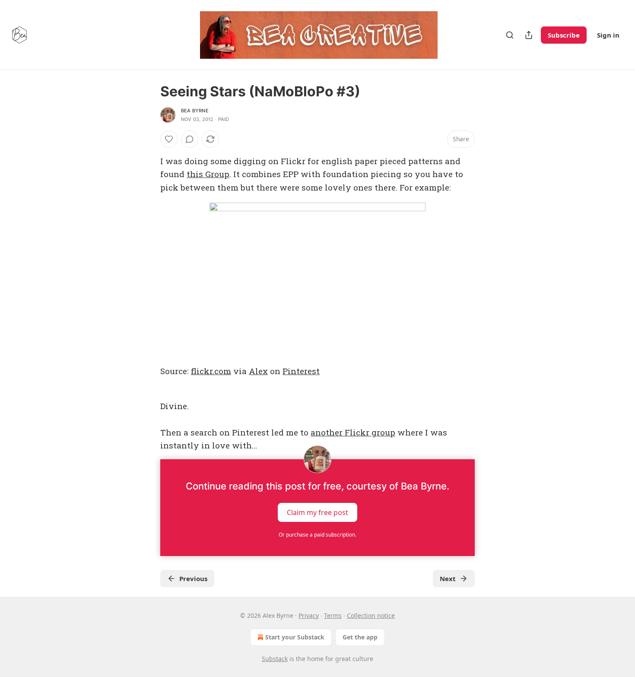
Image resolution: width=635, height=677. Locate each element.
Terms (333, 615)
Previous (193, 578)
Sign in (608, 35)
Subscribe (564, 35)
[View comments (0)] (189, 139)
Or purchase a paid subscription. (317, 534)
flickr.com (211, 371)
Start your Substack (294, 637)
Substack (275, 659)
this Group (208, 173)
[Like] (169, 139)
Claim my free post (317, 512)
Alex (258, 371)
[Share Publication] (528, 35)
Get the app (360, 637)
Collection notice (371, 615)
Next (448, 578)
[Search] (509, 35)
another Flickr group (353, 432)
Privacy (308, 615)
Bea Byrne (195, 111)
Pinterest (301, 371)
